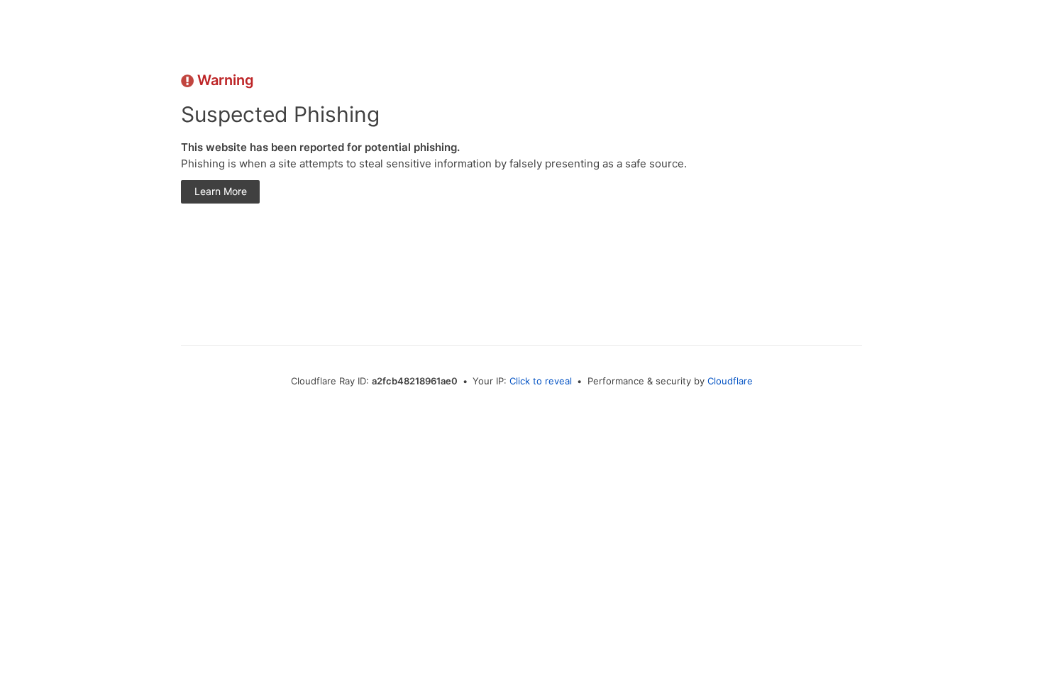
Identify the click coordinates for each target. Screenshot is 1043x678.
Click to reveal (540, 381)
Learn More (220, 191)
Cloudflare (730, 381)
